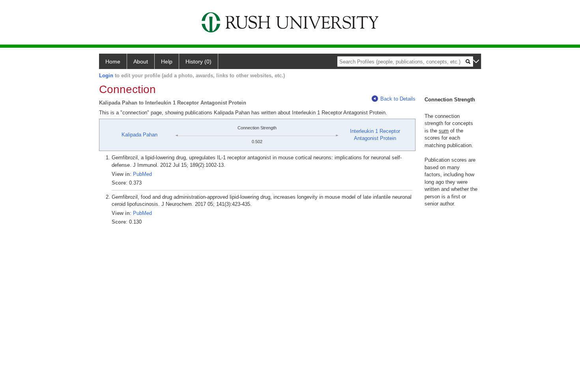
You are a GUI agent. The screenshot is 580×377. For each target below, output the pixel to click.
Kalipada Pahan (139, 135)
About (140, 61)
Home (112, 61)
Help (166, 61)
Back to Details (397, 99)
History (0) (198, 61)
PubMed (142, 174)
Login (106, 75)
